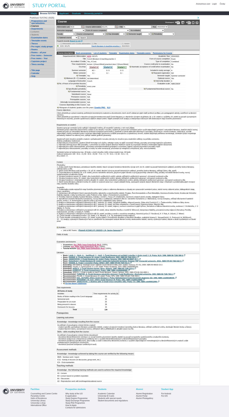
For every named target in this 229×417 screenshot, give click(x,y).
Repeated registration (162, 73)
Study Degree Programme (76, 398)
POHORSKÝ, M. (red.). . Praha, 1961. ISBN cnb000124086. (110, 280)
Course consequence (85, 34)
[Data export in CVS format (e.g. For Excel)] (188, 22)
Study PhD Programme (75, 403)
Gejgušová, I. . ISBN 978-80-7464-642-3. (125, 261)
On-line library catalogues (75, 283)
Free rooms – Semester (41, 55)
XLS (108, 107)
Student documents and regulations (113, 401)
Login (214, 4)
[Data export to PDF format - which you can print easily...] (177, 22)
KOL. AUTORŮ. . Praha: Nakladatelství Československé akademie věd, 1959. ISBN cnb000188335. (126, 278)
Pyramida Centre (38, 396)
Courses (35, 26)
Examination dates (39, 38)
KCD (89, 56)
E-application (71, 396)
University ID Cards (106, 396)
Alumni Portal (141, 396)
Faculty (60, 34)
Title (121, 27)
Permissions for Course (162, 53)
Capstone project (39, 61)
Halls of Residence (39, 398)
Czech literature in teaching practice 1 (106, 46)
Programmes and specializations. (39, 22)
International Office (39, 405)
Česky (222, 4)
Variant (126, 43)
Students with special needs (110, 398)
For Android (166, 394)
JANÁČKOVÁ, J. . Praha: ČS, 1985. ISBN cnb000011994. (117, 282)
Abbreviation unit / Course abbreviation (76, 43)
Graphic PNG (100, 107)
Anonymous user (203, 4)
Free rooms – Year (39, 58)
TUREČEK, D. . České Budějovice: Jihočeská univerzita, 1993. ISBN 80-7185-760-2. (125, 274)
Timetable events (39, 41)
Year (154, 27)
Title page (35, 70)
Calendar (35, 73)
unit (63, 27)
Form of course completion (96, 30)
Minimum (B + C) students (76, 78)
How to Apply (70, 405)
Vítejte (34, 13)
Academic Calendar (106, 394)
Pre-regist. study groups (42, 47)
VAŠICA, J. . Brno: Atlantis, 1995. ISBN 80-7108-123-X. (103, 268)
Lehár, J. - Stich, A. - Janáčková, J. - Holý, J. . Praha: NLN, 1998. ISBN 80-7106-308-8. (126, 255)
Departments (37, 29)
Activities (62, 227)
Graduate (76, 13)
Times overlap (37, 64)
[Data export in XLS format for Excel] (183, 22)
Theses (34, 44)
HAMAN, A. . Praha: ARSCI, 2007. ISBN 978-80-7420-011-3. (99, 263)
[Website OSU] (16, 6)
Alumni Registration (144, 394)
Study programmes (83, 53)
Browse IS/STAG (48, 13)
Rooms (34, 49)
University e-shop (38, 403)
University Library (38, 401)
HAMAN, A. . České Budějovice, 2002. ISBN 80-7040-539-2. (103, 257)
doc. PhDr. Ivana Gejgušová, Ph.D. (87, 245)
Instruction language (64, 30)
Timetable (113, 53)
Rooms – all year (38, 52)
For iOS (164, 396)
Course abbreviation (93, 27)
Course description (66, 53)
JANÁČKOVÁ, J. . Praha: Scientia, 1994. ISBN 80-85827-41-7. (104, 259)
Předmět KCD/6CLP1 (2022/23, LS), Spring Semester (100, 230)
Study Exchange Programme (77, 401)
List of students (100, 53)
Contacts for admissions (75, 408)
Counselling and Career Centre (44, 394)
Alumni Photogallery (144, 398)
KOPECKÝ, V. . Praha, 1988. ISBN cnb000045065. (100, 270)
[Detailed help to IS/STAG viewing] (197, 22)
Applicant (64, 13)
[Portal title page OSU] (52, 6)
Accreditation (135, 30)
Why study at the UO (74, 394)
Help (33, 76)
